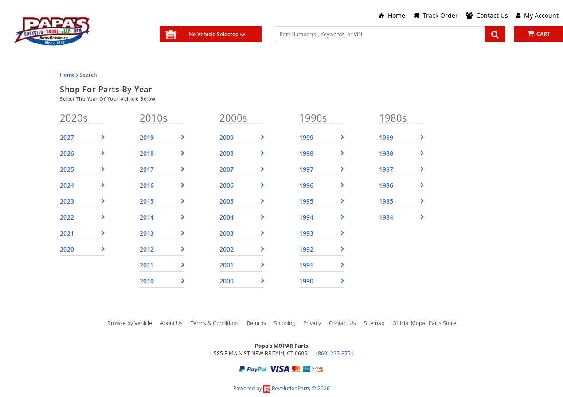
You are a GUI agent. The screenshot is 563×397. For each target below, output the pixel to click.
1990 (306, 281)
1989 (386, 137)
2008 (226, 153)
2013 (147, 233)
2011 (147, 265)
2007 (226, 169)
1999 (306, 137)
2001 (226, 265)
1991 (306, 265)
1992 (306, 249)
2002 (226, 249)
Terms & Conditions (215, 322)
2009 (226, 137)
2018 (147, 153)
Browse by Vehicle (129, 322)
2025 (67, 169)
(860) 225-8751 (335, 353)
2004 (226, 217)
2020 (67, 249)
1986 (386, 185)
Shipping (284, 322)
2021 (67, 233)
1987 (386, 169)
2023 (67, 201)
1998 (306, 153)
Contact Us (342, 322)
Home (67, 75)
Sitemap (374, 322)
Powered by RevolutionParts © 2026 (281, 388)
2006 (226, 185)
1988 (386, 153)
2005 (226, 201)
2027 (67, 137)
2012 (147, 249)
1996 (306, 185)
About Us (171, 322)
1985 (386, 201)
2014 (147, 217)
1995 (306, 201)
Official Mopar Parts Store (424, 322)
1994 (306, 217)
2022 (67, 217)
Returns (256, 322)
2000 (226, 281)
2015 (147, 201)
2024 (67, 185)
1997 (306, 169)
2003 (226, 233)
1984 (386, 217)
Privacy (312, 322)
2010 (147, 281)
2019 (147, 137)
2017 (147, 169)
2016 (147, 185)
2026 (67, 153)
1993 (306, 233)
